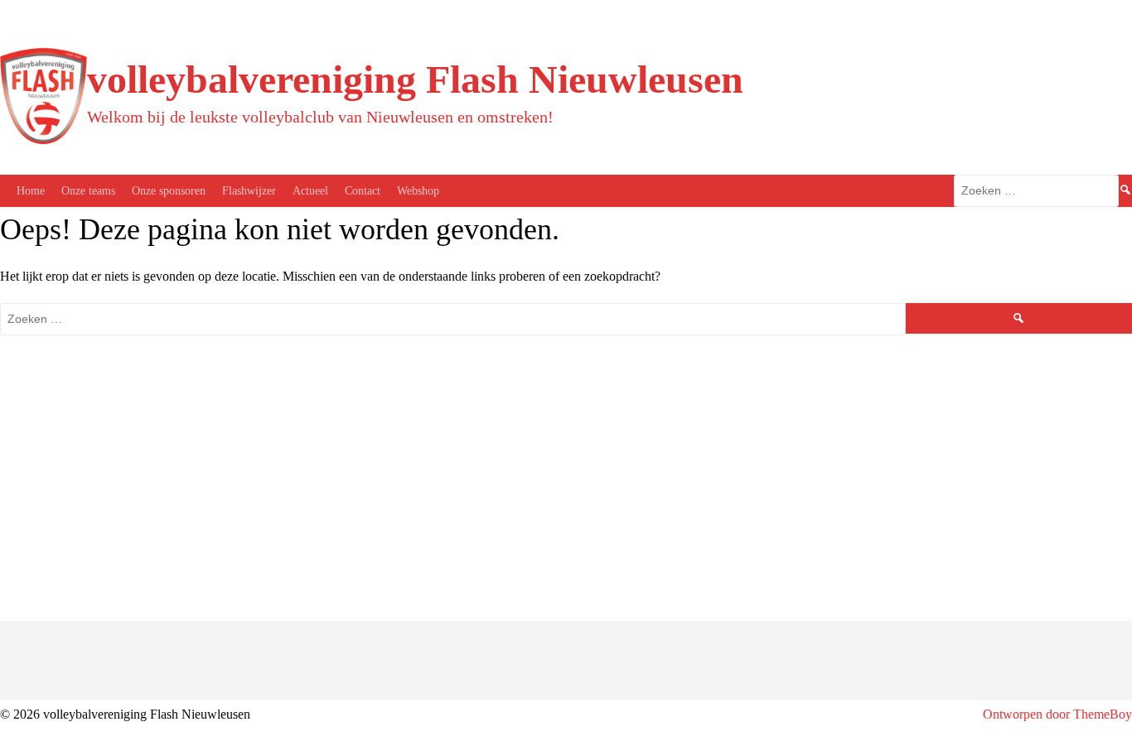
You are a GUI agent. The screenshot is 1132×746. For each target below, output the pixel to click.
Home (31, 191)
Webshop (418, 191)
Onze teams (88, 191)
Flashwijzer (249, 191)
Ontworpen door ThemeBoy (1057, 714)
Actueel (310, 191)
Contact (362, 191)
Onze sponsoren (169, 191)
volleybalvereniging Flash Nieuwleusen (415, 79)
